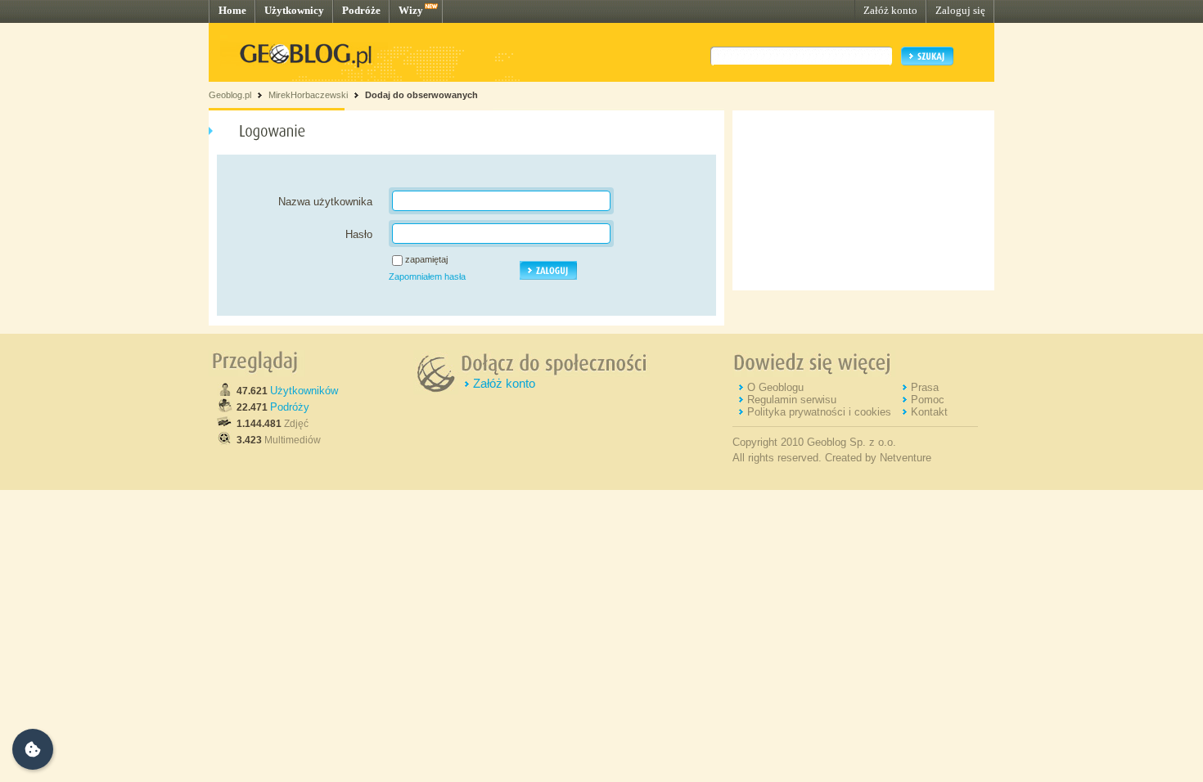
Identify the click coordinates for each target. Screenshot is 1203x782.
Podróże (361, 10)
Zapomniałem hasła (427, 276)
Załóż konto (890, 10)
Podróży (289, 407)
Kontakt (929, 412)
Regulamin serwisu (791, 399)
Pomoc (927, 399)
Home (232, 10)
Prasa (925, 387)
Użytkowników (304, 390)
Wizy (411, 10)
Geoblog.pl (230, 95)
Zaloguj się (960, 10)
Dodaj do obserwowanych (421, 95)
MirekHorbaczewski (308, 95)
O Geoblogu (775, 387)
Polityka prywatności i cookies (819, 412)
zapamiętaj (426, 259)
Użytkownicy (294, 10)
